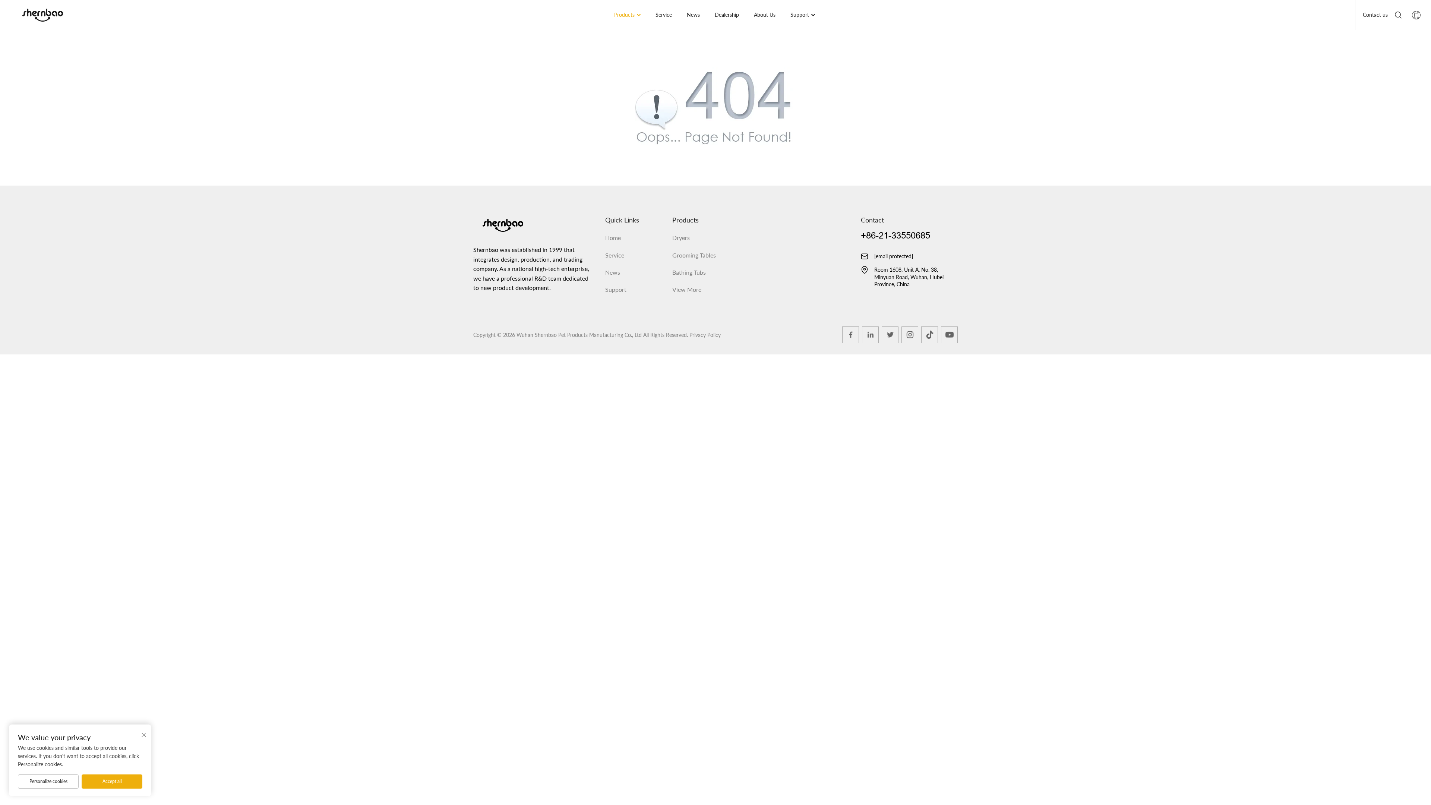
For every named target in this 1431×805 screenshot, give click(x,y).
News (693, 15)
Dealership (727, 15)
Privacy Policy (705, 335)
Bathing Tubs (689, 272)
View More (686, 289)
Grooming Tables (694, 255)
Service (664, 15)
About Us (764, 15)
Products (624, 15)
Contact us (1375, 15)
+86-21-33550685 (895, 236)
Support (799, 15)
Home (613, 237)
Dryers (681, 237)
